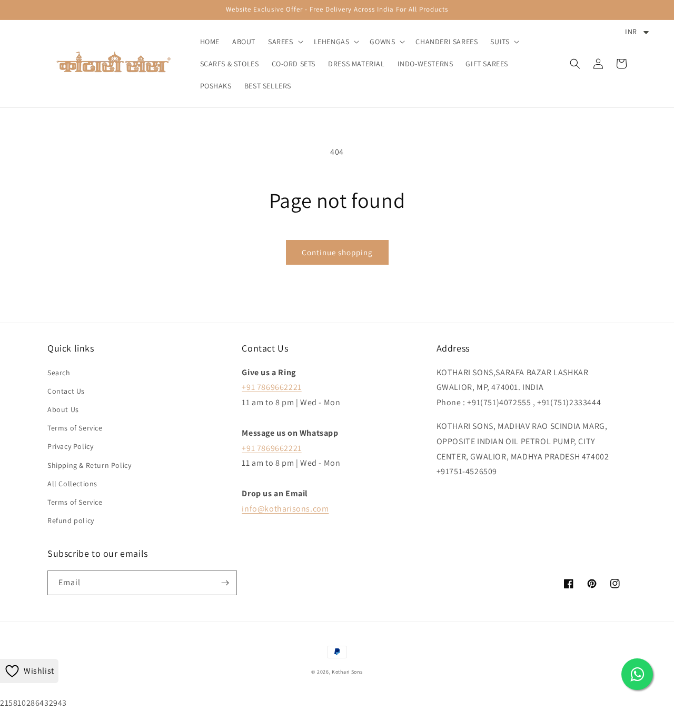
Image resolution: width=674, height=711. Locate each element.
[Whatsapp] (637, 674)
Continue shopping (337, 252)
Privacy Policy (70, 446)
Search (59, 372)
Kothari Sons (347, 671)
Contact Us (66, 391)
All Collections (72, 483)
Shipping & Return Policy (89, 465)
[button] (285, 42)
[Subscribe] (224, 582)
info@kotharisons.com (285, 508)
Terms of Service (75, 428)
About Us (63, 409)
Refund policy (70, 520)
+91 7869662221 (271, 387)
